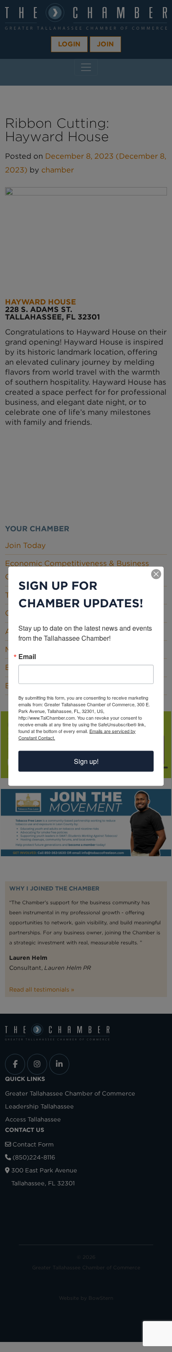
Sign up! (86, 761)
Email (27, 656)
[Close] (156, 574)
